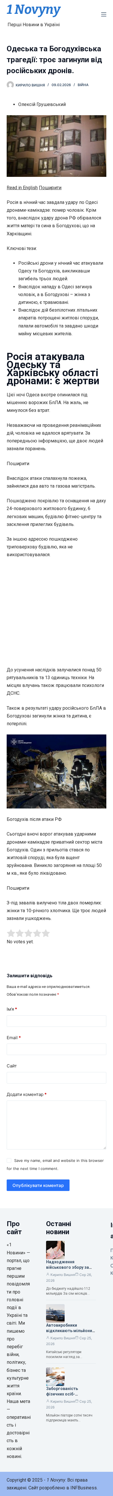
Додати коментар (27, 1094)
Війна (83, 85)
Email (14, 1037)
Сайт (12, 1066)
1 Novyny (33, 9)
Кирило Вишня (62, 1274)
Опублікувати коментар (38, 1185)
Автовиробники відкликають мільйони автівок (69, 1330)
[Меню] (103, 14)
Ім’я (12, 1009)
